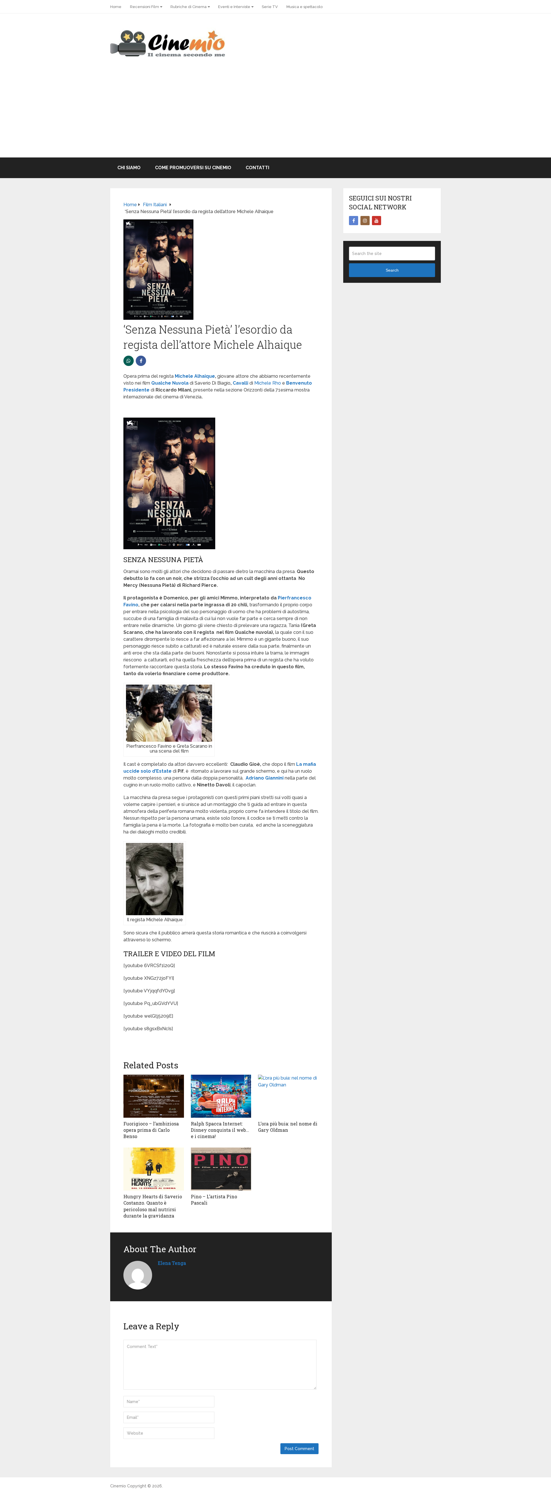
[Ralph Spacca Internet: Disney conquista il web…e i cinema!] (221, 1096)
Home (115, 7)
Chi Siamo (129, 167)
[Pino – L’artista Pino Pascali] (221, 1169)
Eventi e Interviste (234, 7)
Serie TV (270, 7)
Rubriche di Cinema (188, 7)
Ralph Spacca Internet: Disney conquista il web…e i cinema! (220, 1130)
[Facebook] (353, 220)
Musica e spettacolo (304, 7)
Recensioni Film (144, 7)
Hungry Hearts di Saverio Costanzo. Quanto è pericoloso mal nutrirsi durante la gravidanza (152, 1206)
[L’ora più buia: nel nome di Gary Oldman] (288, 1096)
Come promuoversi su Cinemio (193, 167)
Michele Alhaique (195, 376)
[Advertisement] (275, 114)
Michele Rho (267, 383)
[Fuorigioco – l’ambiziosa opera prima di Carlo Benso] (153, 1096)
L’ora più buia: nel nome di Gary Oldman (287, 1127)
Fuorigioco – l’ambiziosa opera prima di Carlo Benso (151, 1130)
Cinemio (118, 1486)
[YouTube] (376, 220)
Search (392, 270)
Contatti (257, 167)
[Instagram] (365, 220)
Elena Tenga (172, 1263)
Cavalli (241, 383)
